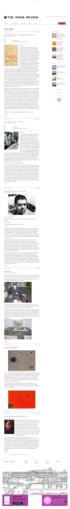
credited (9, 374)
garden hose (12, 381)
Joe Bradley (7, 271)
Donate (51, 16)
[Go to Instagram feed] (5, 461)
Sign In (64, 16)
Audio (30, 23)
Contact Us (26, 463)
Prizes (46, 462)
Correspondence (37, 118)
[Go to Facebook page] (7, 461)
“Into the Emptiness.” (27, 384)
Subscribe (62, 23)
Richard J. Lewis (10, 36)
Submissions (37, 463)
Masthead (47, 461)
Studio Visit (38, 268)
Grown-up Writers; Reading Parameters (15, 416)
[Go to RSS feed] (13, 461)
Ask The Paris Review (36, 413)
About (35, 23)
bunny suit (11, 379)
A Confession (15, 40)
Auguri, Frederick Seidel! (11, 347)
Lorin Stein (9, 418)
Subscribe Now (18, 503)
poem (31, 377)
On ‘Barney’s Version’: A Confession (14, 122)
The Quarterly (15, 23)
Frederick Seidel (7, 373)
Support (26, 462)
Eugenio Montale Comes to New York (15, 191)
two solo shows (22, 279)
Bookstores (47, 463)
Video (57, 462)
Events (48, 16)
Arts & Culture (37, 188)
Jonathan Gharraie (11, 192)
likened (28, 378)
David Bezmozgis (11, 123)
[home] (21, 17)
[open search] (56, 23)
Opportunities (58, 461)
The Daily (6, 23)
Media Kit (36, 462)
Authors (24, 23)
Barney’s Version (23, 149)
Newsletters (57, 16)
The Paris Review (11, 348)
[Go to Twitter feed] (10, 461)
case (12, 375)
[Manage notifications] (68, 507)
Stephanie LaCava (11, 272)
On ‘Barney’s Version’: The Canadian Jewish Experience (20, 35)
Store (61, 16)
